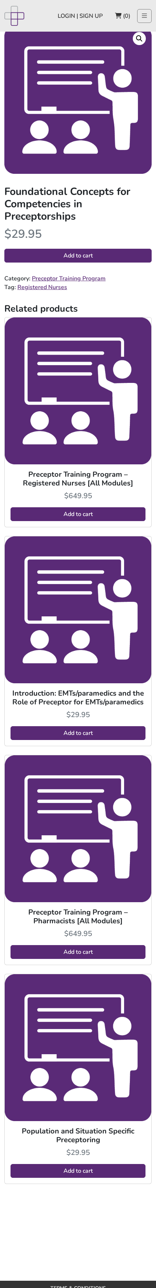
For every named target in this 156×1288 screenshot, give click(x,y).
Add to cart (78, 256)
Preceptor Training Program (69, 279)
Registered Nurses (42, 287)
